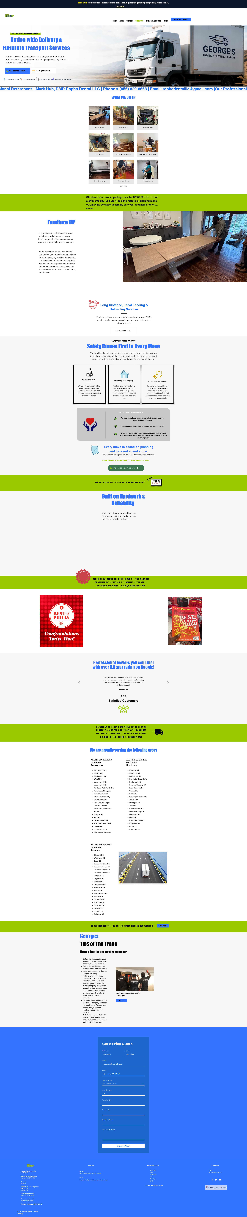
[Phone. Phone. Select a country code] (105, 1074)
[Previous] (79, 683)
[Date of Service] (104, 1093)
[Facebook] (212, 1180)
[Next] (168, 683)
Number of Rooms (107, 1120)
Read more (89, 209)
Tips (210, 1170)
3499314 (23, 1183)
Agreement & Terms (215, 1172)
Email (104, 1061)
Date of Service (107, 1090)
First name (105, 1051)
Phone (104, 1070)
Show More (123, 186)
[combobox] (123, 1084)
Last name (128, 1051)
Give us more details (108, 1130)
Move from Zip (106, 1100)
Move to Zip (106, 1110)
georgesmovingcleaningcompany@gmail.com (94, 1180)
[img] (99, 145)
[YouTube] (220, 1180)
